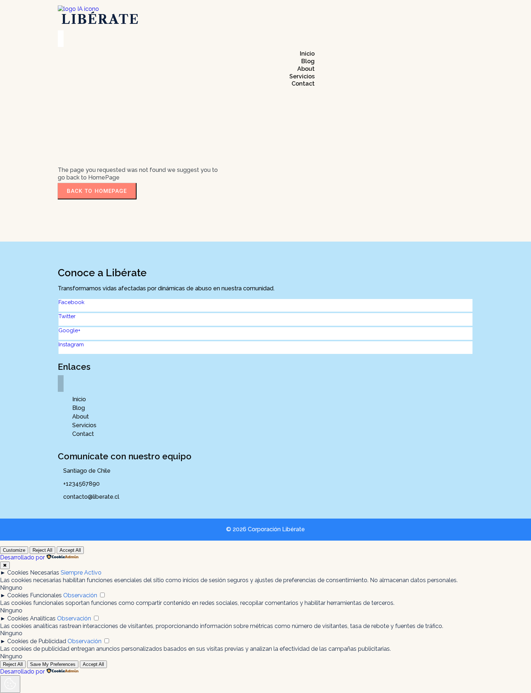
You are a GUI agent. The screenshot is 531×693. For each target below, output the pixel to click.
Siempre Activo (81, 572)
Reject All (42, 550)
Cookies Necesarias (33, 572)
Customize (14, 550)
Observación (80, 595)
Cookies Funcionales (34, 595)
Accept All (70, 550)
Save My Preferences (52, 664)
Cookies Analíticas (31, 618)
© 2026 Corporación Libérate (265, 529)
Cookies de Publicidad (36, 641)
